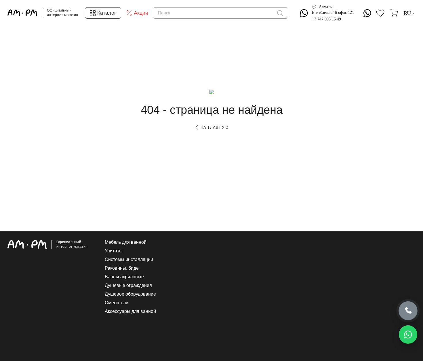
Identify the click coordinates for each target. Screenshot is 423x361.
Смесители (116, 302)
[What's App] (304, 13)
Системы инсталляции (129, 259)
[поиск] (280, 13)
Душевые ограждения (128, 285)
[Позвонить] (408, 311)
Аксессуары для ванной (130, 311)
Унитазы (114, 251)
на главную (213, 127)
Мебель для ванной (125, 242)
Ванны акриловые (124, 277)
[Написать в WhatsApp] (408, 334)
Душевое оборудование (130, 294)
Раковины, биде (122, 268)
